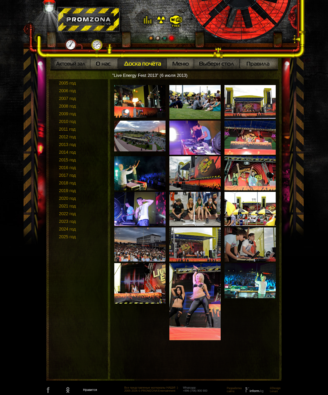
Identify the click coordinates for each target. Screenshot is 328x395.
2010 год (67, 121)
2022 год (67, 213)
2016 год (67, 167)
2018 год (67, 183)
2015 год (67, 160)
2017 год (67, 175)
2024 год (67, 229)
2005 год (67, 83)
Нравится (90, 390)
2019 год (67, 190)
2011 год (67, 129)
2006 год (67, 90)
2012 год (67, 136)
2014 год (67, 152)
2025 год (67, 236)
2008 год (67, 106)
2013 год (67, 144)
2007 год (67, 98)
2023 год (67, 221)
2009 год (67, 113)
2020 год (67, 198)
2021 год (67, 206)
